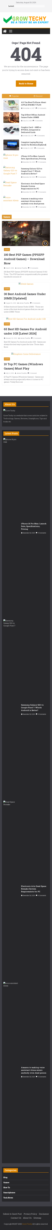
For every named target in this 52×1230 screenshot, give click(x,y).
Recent (39, 96)
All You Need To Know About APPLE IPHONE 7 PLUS (33, 103)
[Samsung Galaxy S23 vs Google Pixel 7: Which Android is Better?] (11, 171)
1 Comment (33, 373)
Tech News (8, 1198)
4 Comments (40, 148)
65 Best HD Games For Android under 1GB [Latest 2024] (25, 331)
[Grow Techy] (5, 31)
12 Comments (41, 108)
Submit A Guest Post (12, 1214)
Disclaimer (44, 1214)
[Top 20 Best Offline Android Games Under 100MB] (11, 117)
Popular (15, 96)
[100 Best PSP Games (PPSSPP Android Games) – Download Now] (26, 233)
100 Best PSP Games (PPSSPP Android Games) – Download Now (24, 259)
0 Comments (42, 162)
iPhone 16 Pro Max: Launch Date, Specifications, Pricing (33, 157)
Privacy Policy (30, 1214)
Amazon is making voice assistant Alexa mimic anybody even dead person (32, 201)
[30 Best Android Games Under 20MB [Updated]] (26, 283)
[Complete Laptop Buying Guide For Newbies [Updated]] (11, 145)
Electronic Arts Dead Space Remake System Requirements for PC (33, 186)
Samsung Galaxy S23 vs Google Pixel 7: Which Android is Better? (31, 171)
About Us (27, 1218)
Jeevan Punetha (22, 268)
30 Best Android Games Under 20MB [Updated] (25, 296)
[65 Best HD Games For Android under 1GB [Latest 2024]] (26, 318)
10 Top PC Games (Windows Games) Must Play (23, 366)
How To (6, 1187)
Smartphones (9, 1192)
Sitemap (37, 1218)
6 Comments (38, 121)
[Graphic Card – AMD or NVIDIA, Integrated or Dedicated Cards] (11, 130)
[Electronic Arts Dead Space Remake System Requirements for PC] (11, 186)
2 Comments (36, 303)
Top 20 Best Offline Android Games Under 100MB (33, 116)
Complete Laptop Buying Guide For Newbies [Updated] (33, 143)
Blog (5, 1177)
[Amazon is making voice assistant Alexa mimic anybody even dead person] (11, 200)
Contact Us (16, 1218)
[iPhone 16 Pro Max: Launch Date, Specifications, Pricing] (11, 158)
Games (7, 249)
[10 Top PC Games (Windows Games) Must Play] (26, 354)
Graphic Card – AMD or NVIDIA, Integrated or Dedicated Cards (31, 129)
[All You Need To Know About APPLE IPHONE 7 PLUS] (11, 105)
